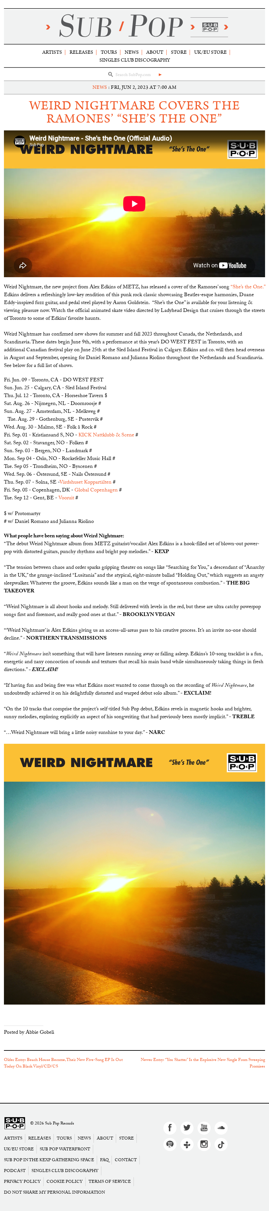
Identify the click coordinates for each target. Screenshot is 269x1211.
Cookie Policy (65, 1181)
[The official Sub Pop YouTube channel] (204, 1128)
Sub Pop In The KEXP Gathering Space (49, 1160)
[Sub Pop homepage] (134, 27)
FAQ (104, 1160)
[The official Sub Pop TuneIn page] (187, 1144)
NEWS (100, 87)
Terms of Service (110, 1181)
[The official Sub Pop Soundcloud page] (221, 1128)
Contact (126, 1160)
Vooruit (66, 498)
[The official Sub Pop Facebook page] (169, 1128)
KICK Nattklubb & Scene (106, 435)
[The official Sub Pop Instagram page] (204, 1144)
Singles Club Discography (134, 60)
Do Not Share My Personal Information (54, 1192)
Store (179, 52)
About (154, 52)
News (132, 52)
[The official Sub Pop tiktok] (221, 1144)
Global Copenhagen (96, 490)
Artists (52, 52)
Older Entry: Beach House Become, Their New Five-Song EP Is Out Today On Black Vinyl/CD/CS (63, 1063)
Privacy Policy (22, 1181)
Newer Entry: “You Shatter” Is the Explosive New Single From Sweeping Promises (203, 1063)
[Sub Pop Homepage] (15, 1123)
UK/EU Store (210, 52)
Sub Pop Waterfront (65, 1149)
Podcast (15, 1171)
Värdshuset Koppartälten (85, 482)
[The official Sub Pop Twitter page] (187, 1128)
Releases (81, 52)
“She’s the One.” (248, 287)
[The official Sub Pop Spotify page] (169, 1144)
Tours (109, 52)
